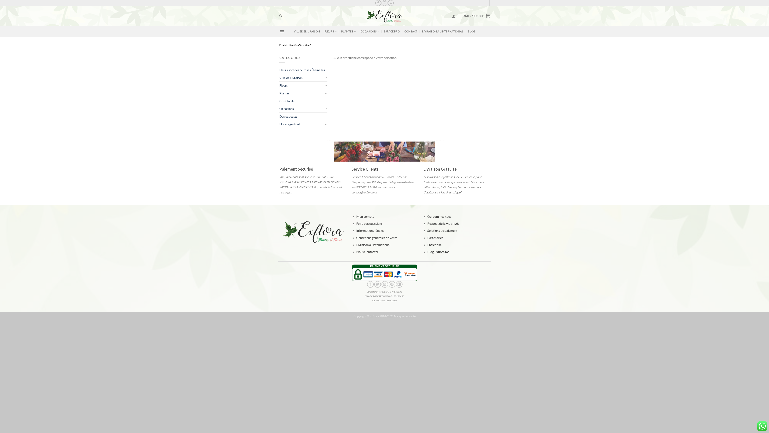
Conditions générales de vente (376, 238)
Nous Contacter (367, 252)
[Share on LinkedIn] (399, 284)
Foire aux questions (369, 224)
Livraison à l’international (442, 31)
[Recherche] (280, 16)
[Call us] (391, 3)
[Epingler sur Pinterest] (392, 284)
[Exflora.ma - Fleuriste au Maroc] (384, 16)
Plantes (347, 31)
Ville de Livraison (307, 31)
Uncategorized (289, 124)
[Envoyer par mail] (384, 284)
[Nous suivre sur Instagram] (384, 3)
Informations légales (370, 231)
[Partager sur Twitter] (377, 284)
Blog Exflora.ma (438, 252)
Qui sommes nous (439, 216)
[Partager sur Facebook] (370, 284)
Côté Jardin (287, 101)
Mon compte (365, 216)
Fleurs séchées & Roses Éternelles (302, 70)
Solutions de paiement (442, 231)
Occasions (368, 31)
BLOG (471, 31)
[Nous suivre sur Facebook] (378, 3)
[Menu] (281, 31)
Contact (411, 31)
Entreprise (434, 245)
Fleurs (329, 31)
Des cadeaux (288, 116)
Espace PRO (392, 31)
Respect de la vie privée (443, 224)
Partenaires (435, 238)
